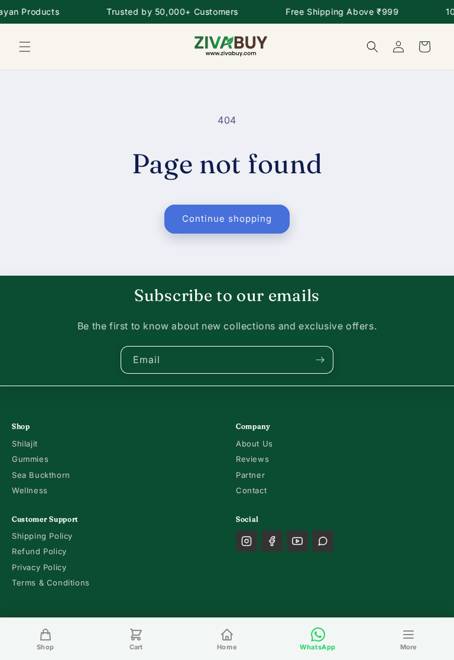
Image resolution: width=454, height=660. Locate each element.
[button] (25, 47)
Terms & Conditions (51, 582)
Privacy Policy (39, 567)
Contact (251, 490)
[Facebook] (272, 541)
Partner (250, 475)
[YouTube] (297, 541)
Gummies (30, 459)
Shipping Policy (42, 536)
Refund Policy (39, 551)
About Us (254, 443)
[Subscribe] (320, 360)
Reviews (252, 459)
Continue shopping (227, 218)
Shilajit (25, 443)
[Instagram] (246, 541)
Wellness (30, 490)
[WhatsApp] (322, 541)
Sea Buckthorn (41, 475)
